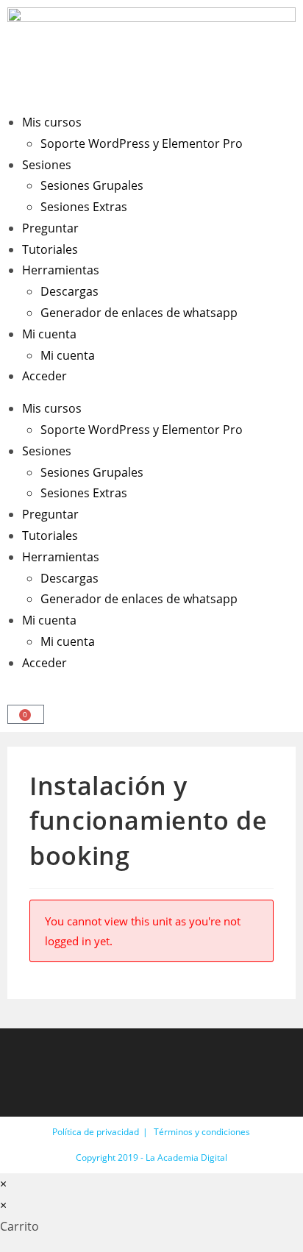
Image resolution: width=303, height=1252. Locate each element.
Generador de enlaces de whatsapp (139, 313)
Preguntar (50, 228)
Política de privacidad (95, 1131)
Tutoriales (50, 249)
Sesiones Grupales (91, 185)
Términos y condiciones (202, 1131)
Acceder (44, 376)
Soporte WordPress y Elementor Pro (141, 143)
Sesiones (46, 165)
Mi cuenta (49, 334)
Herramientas (60, 270)
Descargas (69, 291)
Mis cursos (52, 122)
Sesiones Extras (83, 207)
